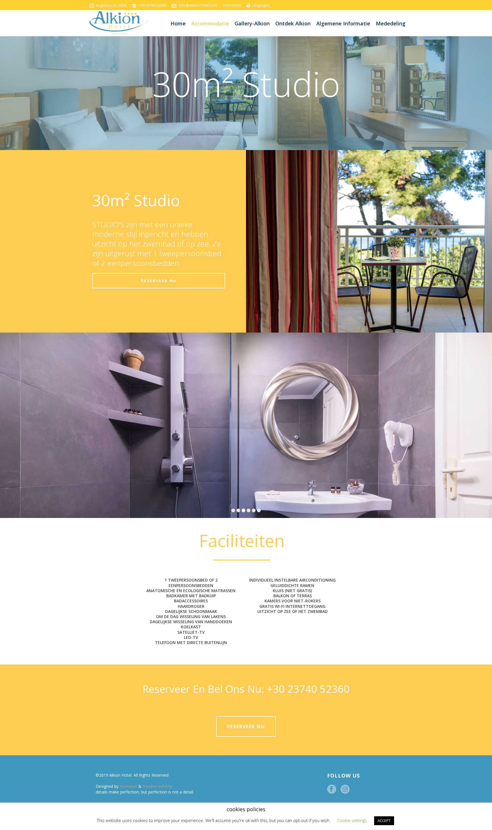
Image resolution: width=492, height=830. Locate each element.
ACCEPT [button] (384, 820)
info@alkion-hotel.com (198, 5)
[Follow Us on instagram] (345, 789)
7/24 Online (232, 5)
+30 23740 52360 (153, 5)
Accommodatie (210, 23)
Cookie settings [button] (352, 820)
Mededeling (390, 23)
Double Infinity (158, 786)
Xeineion (129, 786)
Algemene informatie (343, 23)
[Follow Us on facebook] (331, 789)
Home (178, 23)
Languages (260, 5)
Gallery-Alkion (252, 23)
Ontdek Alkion (293, 23)
